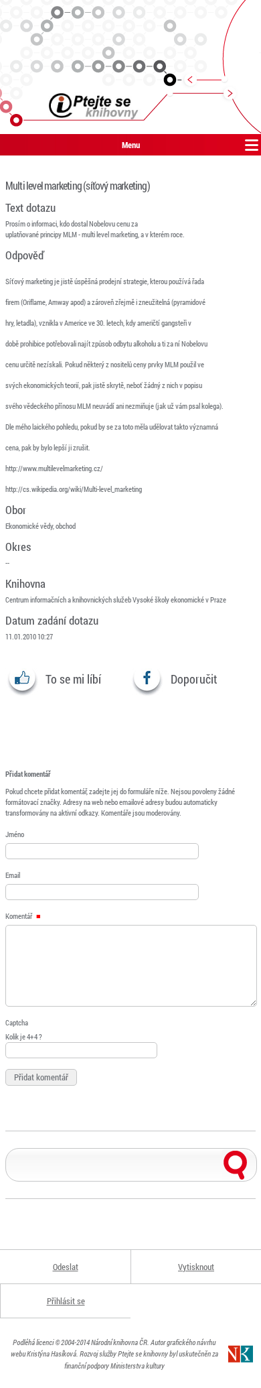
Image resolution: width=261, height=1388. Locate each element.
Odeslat (65, 1266)
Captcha (16, 1022)
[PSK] (130, 67)
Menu (131, 144)
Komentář (19, 916)
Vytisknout (196, 1266)
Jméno (14, 834)
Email (12, 875)
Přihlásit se (66, 1301)
